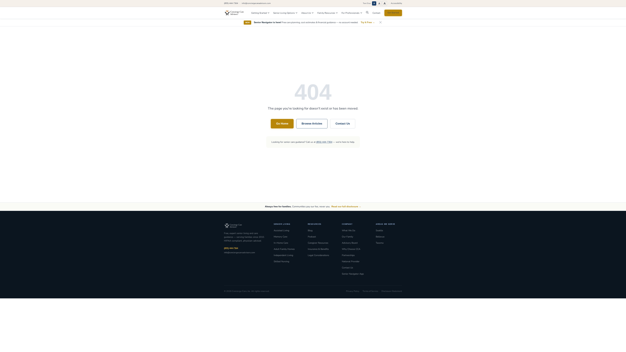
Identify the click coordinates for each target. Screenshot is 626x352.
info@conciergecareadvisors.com (256, 3)
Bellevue (380, 236)
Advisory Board (350, 242)
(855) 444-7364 (231, 3)
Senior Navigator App (353, 273)
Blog (310, 230)
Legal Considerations (318, 255)
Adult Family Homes (284, 249)
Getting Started (259, 13)
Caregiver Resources (318, 242)
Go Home (282, 123)
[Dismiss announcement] (380, 23)
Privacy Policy (352, 291)
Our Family (347, 236)
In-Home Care (281, 242)
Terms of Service (370, 291)
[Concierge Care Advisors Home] (236, 12)
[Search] (367, 13)
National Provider (350, 261)
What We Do (348, 230)
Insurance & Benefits (318, 249)
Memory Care (280, 236)
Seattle (379, 230)
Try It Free (368, 22)
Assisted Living (281, 230)
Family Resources (326, 13)
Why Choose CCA (351, 249)
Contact (376, 13)
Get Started (393, 12)
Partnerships (348, 255)
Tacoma (379, 242)
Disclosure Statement (391, 291)
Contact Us (342, 123)
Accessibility (396, 3)
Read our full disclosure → (346, 206)
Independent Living (283, 255)
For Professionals (350, 13)
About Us (306, 13)
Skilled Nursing (281, 261)
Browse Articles (312, 123)
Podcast (312, 236)
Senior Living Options (284, 13)
